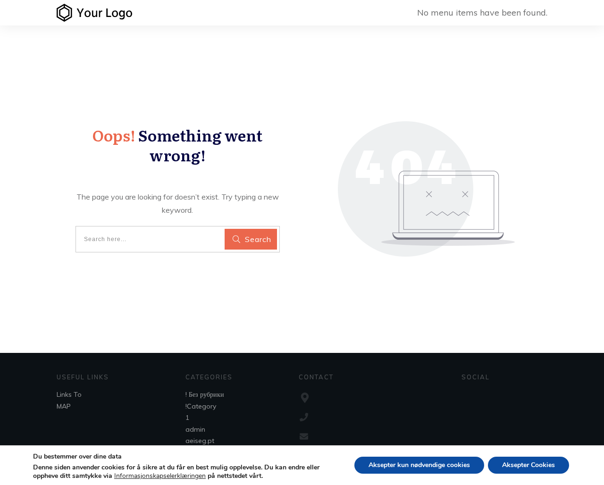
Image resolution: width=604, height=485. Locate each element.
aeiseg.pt (199, 440)
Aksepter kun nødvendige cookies (419, 464)
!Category (200, 406)
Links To (69, 394)
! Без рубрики (204, 394)
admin (195, 429)
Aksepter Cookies (528, 464)
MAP (64, 406)
